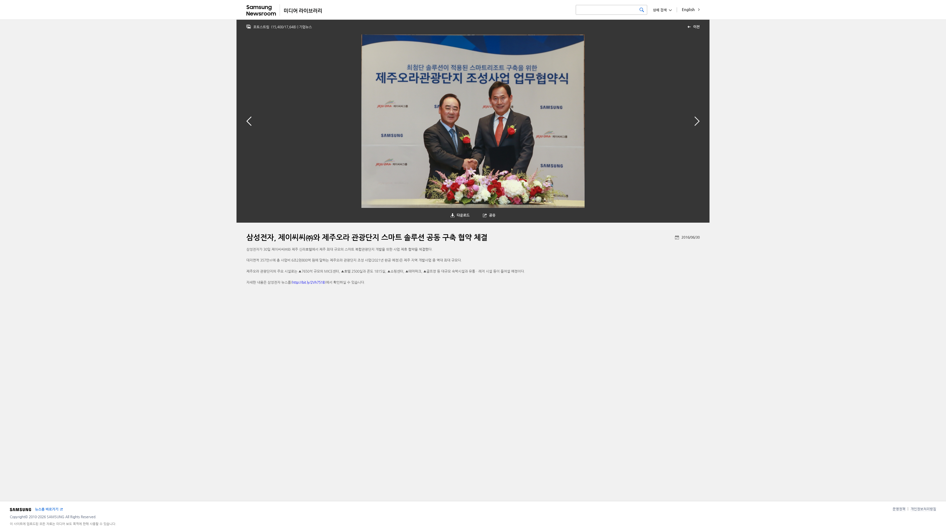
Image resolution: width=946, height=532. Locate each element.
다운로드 (463, 215)
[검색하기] (642, 9)
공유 (492, 215)
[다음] (697, 121)
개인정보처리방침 (923, 509)
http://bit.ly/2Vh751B (308, 282)
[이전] (249, 121)
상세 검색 (660, 10)
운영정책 (899, 509)
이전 (696, 27)
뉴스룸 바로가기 (46, 509)
